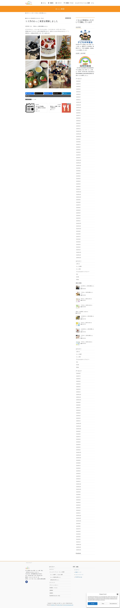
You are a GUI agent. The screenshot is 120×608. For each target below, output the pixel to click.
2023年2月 (78, 186)
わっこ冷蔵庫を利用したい (55, 577)
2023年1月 (78, 189)
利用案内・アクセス (53, 587)
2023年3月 (78, 183)
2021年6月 (78, 239)
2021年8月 (78, 233)
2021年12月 (78, 223)
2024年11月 (78, 133)
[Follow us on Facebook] (26, 582)
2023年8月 (78, 170)
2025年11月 (78, 104)
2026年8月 (78, 81)
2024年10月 (78, 136)
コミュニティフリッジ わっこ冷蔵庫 (57, 571)
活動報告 (51, 590)
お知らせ (78, 263)
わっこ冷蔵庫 (79, 266)
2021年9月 (78, 231)
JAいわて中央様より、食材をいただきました (41, 108)
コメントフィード (79, 574)
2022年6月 (78, 207)
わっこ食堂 (68, 18)
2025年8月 (78, 112)
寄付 (77, 274)
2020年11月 (78, 254)
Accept (92, 603)
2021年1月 (78, 249)
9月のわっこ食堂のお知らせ (86, 298)
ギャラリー (52, 569)
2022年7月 (78, 204)
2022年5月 (78, 210)
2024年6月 (78, 147)
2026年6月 (78, 86)
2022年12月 (78, 191)
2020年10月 (78, 257)
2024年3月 (78, 154)
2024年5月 (78, 149)
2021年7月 (78, 236)
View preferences (113, 603)
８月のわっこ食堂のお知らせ (86, 305)
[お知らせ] (29, 107)
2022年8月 (78, 202)
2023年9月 (78, 168)
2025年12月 (78, 102)
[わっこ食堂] (66, 107)
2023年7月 (78, 173)
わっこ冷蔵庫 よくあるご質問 (56, 574)
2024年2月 (78, 157)
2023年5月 (78, 178)
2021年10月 (78, 228)
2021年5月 (78, 241)
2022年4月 (78, 212)
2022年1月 (78, 220)
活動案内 (51, 593)
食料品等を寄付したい (54, 579)
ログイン (77, 569)
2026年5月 (78, 89)
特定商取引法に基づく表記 (55, 595)
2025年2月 (78, 125)
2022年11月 (78, 194)
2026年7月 (78, 83)
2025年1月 (78, 128)
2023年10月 (78, 165)
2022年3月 (78, 215)
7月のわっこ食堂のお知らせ (86, 322)
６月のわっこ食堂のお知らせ (86, 341)
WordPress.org (78, 577)
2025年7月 (78, 115)
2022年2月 (78, 218)
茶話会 (77, 279)
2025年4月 (78, 123)
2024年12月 (78, 131)
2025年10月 (78, 107)
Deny (103, 603)
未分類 (77, 276)
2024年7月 (78, 144)
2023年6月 (78, 176)
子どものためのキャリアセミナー (82, 271)
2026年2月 (78, 97)
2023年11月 (78, 162)
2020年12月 (78, 252)
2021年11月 (78, 226)
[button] (117, 594)
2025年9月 (78, 110)
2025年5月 (78, 120)
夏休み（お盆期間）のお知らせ (82, 311)
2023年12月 (78, 160)
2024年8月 (78, 141)
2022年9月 (78, 199)
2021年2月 (78, 247)
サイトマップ (29, 562)
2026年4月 (78, 91)
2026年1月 (78, 99)
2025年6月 (78, 118)
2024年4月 (78, 152)
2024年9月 (78, 139)
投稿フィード (78, 572)
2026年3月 (78, 94)
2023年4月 (78, 181)
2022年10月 (78, 197)
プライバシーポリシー (54, 585)
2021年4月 (78, 244)
